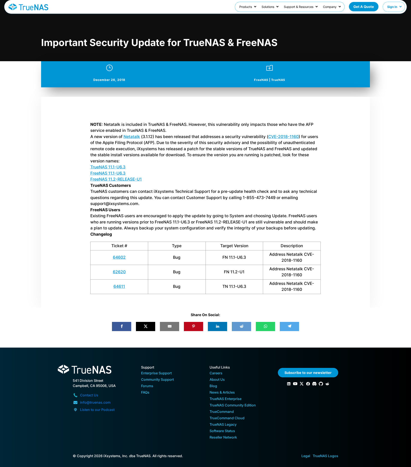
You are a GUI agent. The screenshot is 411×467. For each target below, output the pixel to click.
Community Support (157, 380)
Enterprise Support (156, 373)
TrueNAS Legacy (223, 425)
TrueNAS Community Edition (233, 405)
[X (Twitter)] (301, 384)
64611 (119, 286)
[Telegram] (289, 326)
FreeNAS (261, 80)
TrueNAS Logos (325, 456)
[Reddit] (241, 326)
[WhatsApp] (265, 326)
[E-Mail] (169, 326)
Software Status (222, 431)
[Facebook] (121, 326)
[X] (145, 326)
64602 (119, 257)
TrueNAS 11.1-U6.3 (107, 167)
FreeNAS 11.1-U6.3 (107, 173)
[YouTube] (295, 384)
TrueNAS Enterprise (225, 399)
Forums (147, 386)
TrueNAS (278, 80)
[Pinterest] (193, 326)
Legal (305, 456)
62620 (119, 271)
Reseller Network (223, 437)
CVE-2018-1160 (283, 136)
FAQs (145, 392)
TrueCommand (222, 412)
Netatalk (132, 136)
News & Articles (222, 392)
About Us (217, 380)
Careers (216, 373)
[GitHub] (321, 384)
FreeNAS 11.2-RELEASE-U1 (116, 179)
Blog (213, 386)
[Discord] (314, 384)
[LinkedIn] (217, 326)
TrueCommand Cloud (227, 418)
